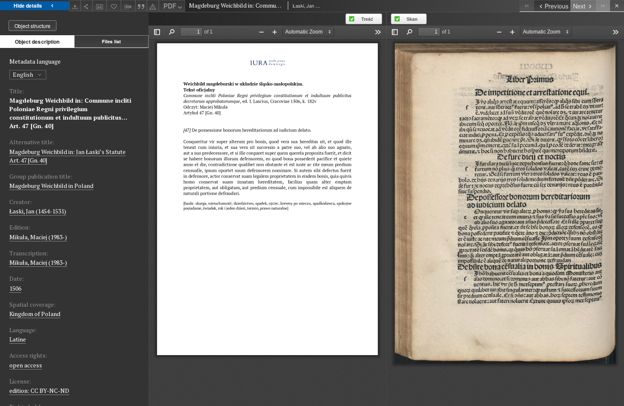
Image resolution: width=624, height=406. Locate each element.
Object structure (32, 25)
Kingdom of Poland (34, 314)
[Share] (87, 5)
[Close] (617, 5)
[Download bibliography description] (128, 6)
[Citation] (141, 5)
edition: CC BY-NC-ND (39, 390)
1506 (15, 288)
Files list (111, 41)
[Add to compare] (100, 5)
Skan (412, 19)
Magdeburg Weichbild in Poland (51, 186)
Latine (17, 339)
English (23, 74)
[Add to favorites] (114, 5)
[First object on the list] (527, 5)
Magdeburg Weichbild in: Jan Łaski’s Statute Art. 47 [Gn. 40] (67, 156)
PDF (169, 6)
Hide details (28, 5)
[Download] (75, 5)
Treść (367, 19)
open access (25, 365)
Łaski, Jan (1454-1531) (37, 211)
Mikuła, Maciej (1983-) (38, 237)
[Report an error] (153, 5)
